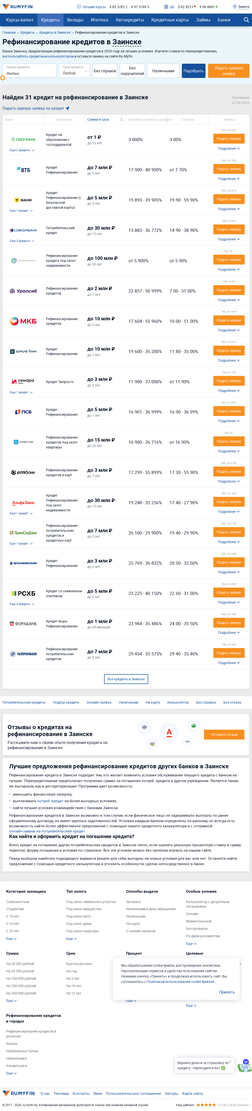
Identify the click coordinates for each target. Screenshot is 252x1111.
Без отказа (232, 702)
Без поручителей (132, 70)
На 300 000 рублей (21, 993)
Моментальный (198, 921)
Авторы (171, 1093)
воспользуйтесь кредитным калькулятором (38, 56)
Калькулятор (178, 702)
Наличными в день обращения (151, 908)
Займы (203, 20)
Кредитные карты (170, 20)
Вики (98, 1093)
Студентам (15, 908)
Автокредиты (130, 20)
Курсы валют (20, 20)
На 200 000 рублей (21, 985)
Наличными (163, 71)
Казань (12, 1043)
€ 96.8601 (207, 6)
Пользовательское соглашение (133, 1093)
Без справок (105, 71)
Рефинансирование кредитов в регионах (31, 1033)
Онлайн (192, 913)
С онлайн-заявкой (140, 931)
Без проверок (197, 928)
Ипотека (99, 20)
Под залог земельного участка (91, 901)
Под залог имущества (83, 908)
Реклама (61, 1093)
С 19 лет (12, 923)
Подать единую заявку (229, 70)
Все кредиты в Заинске (126, 679)
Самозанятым (17, 901)
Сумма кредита (18, 67)
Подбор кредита (66, 702)
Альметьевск (17, 1065)
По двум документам (203, 935)
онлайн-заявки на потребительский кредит (47, 831)
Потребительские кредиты (24, 702)
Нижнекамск (16, 1058)
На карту (153, 702)
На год (71, 971)
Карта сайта (192, 1093)
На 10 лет (73, 985)
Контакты (81, 1093)
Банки (224, 20)
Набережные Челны (22, 1051)
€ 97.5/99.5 (140, 6)
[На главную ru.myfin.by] (18, 1093)
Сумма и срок (98, 119)
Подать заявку (229, 138)
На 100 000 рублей (21, 978)
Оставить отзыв (224, 734)
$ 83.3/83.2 (118, 6)
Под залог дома (79, 923)
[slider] (2, 77)
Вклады (75, 20)
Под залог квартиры (82, 931)
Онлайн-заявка (99, 702)
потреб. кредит (50, 800)
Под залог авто (78, 916)
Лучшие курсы (94, 6)
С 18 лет (12, 916)
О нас (45, 1093)
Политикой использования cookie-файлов (180, 981)
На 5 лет (72, 978)
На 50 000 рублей (20, 971)
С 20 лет (12, 931)
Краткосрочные (79, 963)
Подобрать (194, 71)
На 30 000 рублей (20, 963)
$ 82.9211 (185, 6)
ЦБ (172, 6)
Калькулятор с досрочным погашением (207, 904)
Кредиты (50, 20)
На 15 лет (73, 993)
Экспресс (133, 901)
